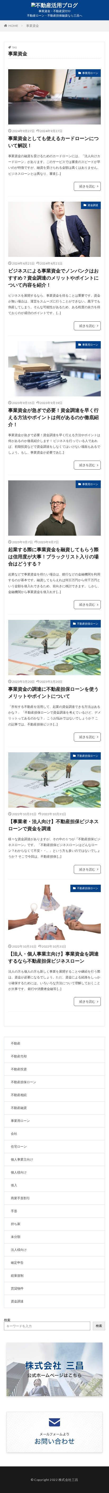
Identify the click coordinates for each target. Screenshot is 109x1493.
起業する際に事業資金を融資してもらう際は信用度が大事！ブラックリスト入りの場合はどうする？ (53, 556)
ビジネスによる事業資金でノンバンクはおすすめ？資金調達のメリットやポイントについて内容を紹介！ (53, 278)
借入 (14, 1185)
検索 (7, 1320)
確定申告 (17, 1263)
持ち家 (15, 1224)
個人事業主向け (22, 1159)
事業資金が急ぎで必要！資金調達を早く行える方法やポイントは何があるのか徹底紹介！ (53, 417)
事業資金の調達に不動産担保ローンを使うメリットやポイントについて (53, 692)
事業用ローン (90, 72)
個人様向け (19, 1172)
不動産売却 (19, 1056)
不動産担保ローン (87, 623)
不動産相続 (19, 1095)
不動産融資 (19, 1108)
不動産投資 (19, 1069)
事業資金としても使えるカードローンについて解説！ (53, 141)
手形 (14, 1211)
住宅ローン (19, 1146)
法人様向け (19, 1250)
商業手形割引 (20, 1198)
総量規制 (17, 1275)
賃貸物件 (17, 1288)
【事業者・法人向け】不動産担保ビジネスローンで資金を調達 (53, 824)
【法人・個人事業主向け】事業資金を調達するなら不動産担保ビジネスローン (53, 957)
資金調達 (93, 205)
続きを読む (87, 186)
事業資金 (32, 26)
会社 (14, 1134)
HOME (13, 26)
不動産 (15, 1043)
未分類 (15, 1237)
